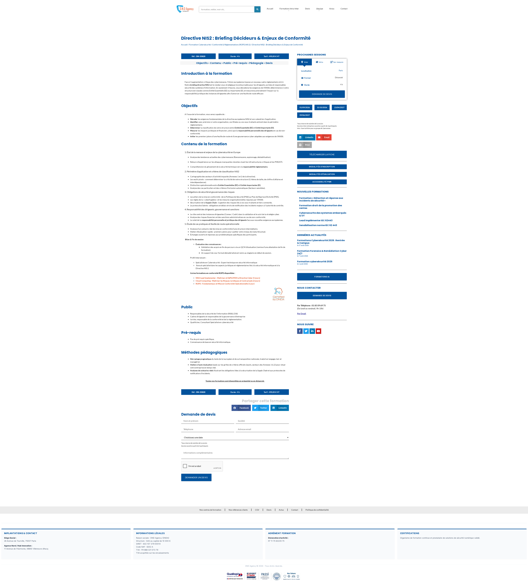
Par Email (301, 313)
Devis (307, 8)
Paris (341, 71)
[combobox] (226, 9)
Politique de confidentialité (317, 510)
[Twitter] (306, 331)
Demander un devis (196, 477)
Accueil (270, 8)
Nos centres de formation (210, 510)
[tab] (304, 62)
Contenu (215, 63)
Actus (331, 8)
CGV (257, 510)
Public (227, 63)
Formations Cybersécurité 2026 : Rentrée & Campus (321, 242)
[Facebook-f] (300, 331)
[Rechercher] (257, 9)
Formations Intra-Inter (289, 8)
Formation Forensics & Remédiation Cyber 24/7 (322, 252)
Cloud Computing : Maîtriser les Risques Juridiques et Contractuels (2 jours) (228, 281)
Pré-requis (240, 63)
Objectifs (202, 63)
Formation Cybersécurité (200, 44)
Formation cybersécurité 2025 (314, 261)
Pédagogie (256, 63)
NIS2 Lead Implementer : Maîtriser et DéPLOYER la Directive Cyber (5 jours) (228, 278)
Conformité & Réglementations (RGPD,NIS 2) (231, 44)
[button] (241, 408)
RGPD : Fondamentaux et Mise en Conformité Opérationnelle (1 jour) (225, 283)
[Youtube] (318, 331)
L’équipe (319, 8)
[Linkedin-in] (312, 331)
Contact (344, 8)
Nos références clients (238, 510)
